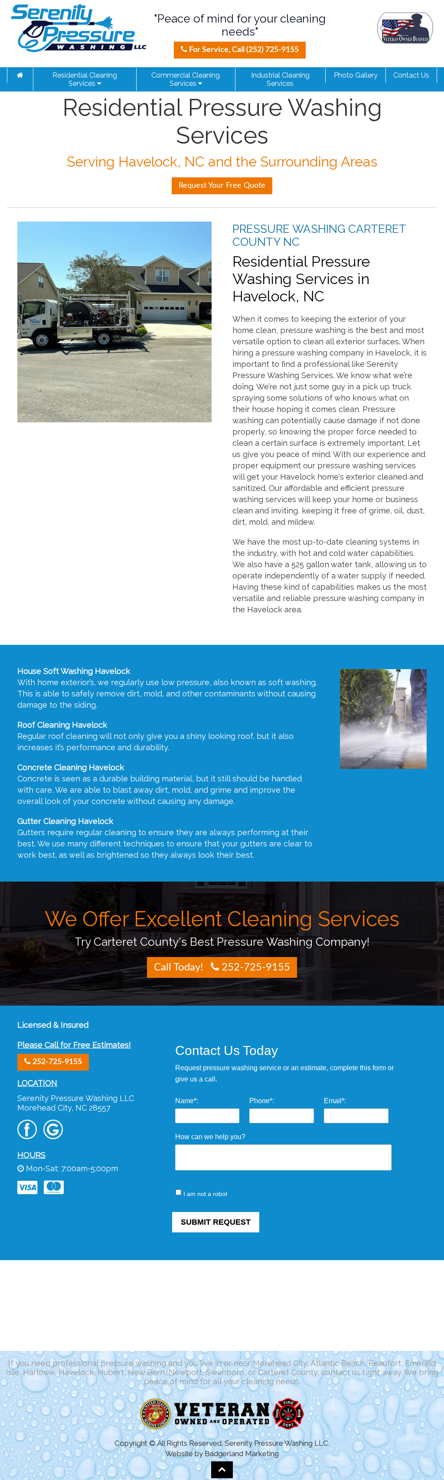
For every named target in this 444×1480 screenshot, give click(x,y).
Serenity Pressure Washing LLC (75, 1098)
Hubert (111, 1372)
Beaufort (385, 1363)
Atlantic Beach (337, 1363)
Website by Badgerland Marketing (222, 1453)
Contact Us (411, 75)
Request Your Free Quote (222, 185)
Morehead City (280, 1363)
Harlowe (39, 1372)
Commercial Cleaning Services (185, 79)
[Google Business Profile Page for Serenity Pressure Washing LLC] (53, 1135)
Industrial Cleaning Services (280, 79)
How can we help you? (210, 1136)
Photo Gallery (356, 75)
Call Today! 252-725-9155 (222, 967)
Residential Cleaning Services (84, 79)
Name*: (186, 1100)
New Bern (146, 1372)
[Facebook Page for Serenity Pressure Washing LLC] (27, 1135)
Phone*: (261, 1100)
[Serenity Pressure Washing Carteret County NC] (20, 75)
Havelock (76, 1372)
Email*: (335, 1100)
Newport (185, 1372)
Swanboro (225, 1372)
